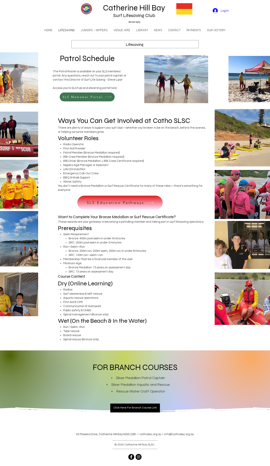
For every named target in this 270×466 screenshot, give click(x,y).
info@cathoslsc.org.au (179, 434)
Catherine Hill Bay (135, 8)
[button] (94, 30)
